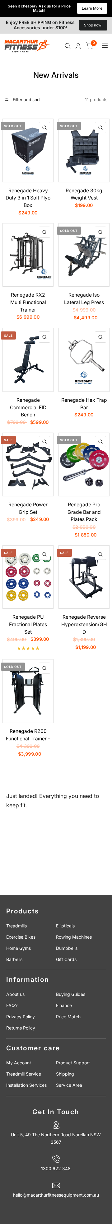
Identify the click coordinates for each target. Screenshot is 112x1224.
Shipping (65, 1073)
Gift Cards (66, 959)
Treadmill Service (23, 1073)
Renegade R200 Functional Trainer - (28, 735)
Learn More (92, 8)
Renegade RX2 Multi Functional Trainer (28, 302)
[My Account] (78, 46)
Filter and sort (26, 99)
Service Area (69, 1085)
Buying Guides (70, 994)
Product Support (73, 1062)
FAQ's (12, 1005)
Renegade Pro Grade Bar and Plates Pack (84, 512)
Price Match (68, 1016)
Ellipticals (65, 925)
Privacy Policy (20, 1016)
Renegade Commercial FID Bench (28, 407)
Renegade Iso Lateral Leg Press (84, 298)
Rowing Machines (74, 937)
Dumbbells (66, 948)
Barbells (14, 959)
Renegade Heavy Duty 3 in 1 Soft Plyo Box (28, 198)
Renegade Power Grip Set (28, 508)
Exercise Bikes (20, 937)
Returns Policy (20, 1027)
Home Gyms (18, 948)
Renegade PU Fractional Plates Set (28, 624)
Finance (64, 1005)
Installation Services (26, 1085)
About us (15, 994)
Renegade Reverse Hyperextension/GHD (84, 624)
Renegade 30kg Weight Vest (84, 194)
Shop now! (93, 25)
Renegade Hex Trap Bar (84, 403)
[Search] (68, 46)
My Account (18, 1062)
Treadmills (16, 925)
